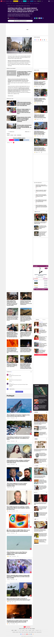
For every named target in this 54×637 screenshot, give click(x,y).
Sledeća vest (27, 131)
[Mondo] (3, 1)
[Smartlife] (30, 630)
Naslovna (9, 5)
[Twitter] (39, 40)
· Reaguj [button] (36, 86)
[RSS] (46, 40)
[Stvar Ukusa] (41, 630)
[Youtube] (41, 40)
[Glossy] (23, 630)
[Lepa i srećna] (26, 630)
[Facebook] (35, 40)
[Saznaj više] (46, 211)
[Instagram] (37, 40)
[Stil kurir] (20, 630)
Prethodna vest (11, 131)
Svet (14, 5)
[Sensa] (33, 630)
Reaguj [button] (9, 142)
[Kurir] (13, 630)
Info (11, 5)
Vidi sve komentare (19, 391)
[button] (32, 18)
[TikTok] (42, 40)
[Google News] (44, 40)
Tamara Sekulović (11, 17)
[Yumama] (37, 630)
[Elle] (18, 630)
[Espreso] (16, 630)
